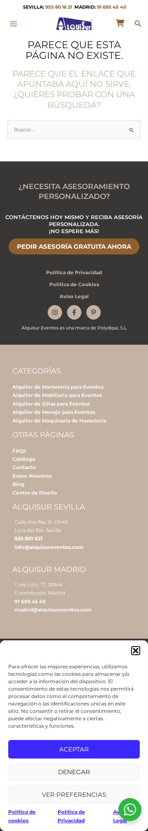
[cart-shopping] (120, 23)
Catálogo (23, 459)
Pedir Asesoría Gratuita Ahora (74, 246)
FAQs (19, 451)
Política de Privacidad (74, 272)
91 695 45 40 (111, 7)
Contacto (24, 467)
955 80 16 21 (58, 7)
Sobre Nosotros (32, 476)
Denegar (74, 772)
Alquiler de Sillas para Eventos (51, 404)
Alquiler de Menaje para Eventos (53, 412)
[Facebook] (74, 312)
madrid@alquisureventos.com (53, 610)
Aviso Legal (74, 296)
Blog (18, 484)
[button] (136, 651)
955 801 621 (28, 538)
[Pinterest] (93, 312)
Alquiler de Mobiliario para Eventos (57, 395)
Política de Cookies (74, 284)
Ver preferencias (74, 794)
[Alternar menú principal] (13, 23)
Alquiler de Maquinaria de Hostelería (59, 421)
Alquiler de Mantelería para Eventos (58, 387)
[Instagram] (55, 312)
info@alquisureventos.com (48, 547)
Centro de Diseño (34, 493)
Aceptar (74, 749)
